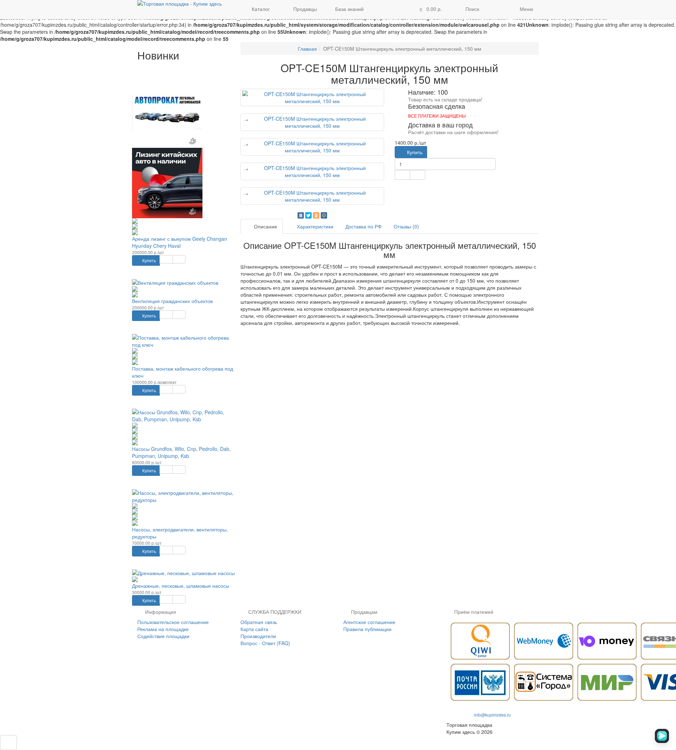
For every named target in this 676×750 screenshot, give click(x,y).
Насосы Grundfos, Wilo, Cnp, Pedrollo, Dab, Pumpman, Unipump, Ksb (181, 452)
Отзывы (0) (406, 226)
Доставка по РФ (363, 226)
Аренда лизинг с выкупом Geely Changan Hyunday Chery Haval (179, 242)
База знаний (349, 8)
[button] (428, 9)
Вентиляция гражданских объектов (172, 300)
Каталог (260, 8)
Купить (148, 260)
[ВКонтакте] (301, 215)
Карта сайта (254, 628)
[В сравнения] (179, 259)
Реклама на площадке (163, 628)
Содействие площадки (163, 635)
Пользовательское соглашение (173, 621)
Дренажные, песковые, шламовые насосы (180, 585)
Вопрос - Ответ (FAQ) (265, 643)
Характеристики (314, 226)
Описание (264, 226)
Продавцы (304, 8)
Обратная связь (258, 621)
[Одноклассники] (316, 215)
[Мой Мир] (324, 215)
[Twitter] (308, 215)
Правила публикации (367, 628)
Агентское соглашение (369, 621)
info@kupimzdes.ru (492, 715)
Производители (258, 635)
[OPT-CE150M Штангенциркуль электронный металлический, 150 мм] (312, 97)
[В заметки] (166, 259)
